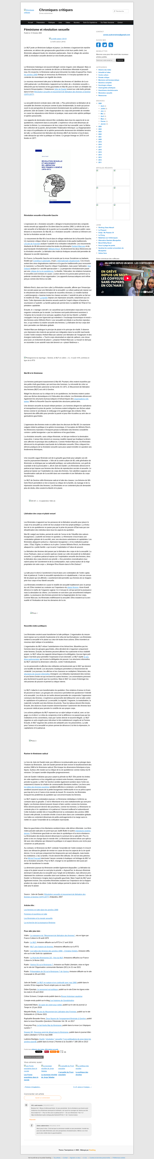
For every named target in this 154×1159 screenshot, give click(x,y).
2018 (100, 144)
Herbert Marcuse (78, 246)
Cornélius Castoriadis (41, 261)
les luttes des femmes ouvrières (36, 787)
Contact (120, 22)
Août (102, 106)
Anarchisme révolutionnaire (108, 90)
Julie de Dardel (60, 89)
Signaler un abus (75, 1158)
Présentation (41, 22)
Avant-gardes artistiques (106, 88)
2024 (100, 129)
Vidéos (68, 22)
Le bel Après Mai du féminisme (49, 1025)
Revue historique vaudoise (71, 996)
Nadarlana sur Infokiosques (108, 238)
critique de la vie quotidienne (42, 271)
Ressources (102, 95)
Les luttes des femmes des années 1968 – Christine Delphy (54, 951)
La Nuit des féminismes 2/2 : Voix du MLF (46, 958)
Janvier (103, 124)
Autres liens (102, 253)
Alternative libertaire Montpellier (109, 240)
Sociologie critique (105, 85)
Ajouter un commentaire (42, 1098)
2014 (100, 155)
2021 (100, 137)
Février (103, 121)
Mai (102, 114)
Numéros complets (105, 82)
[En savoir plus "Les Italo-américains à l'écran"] (104, 185)
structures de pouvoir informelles (37, 674)
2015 (100, 152)
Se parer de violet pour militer (50, 1005)
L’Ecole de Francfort (32, 244)
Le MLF (33, 942)
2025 (100, 126)
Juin (102, 111)
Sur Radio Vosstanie (107, 22)
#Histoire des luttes (38, 1049)
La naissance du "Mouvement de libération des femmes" (52, 935)
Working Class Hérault (106, 227)
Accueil (30, 22)
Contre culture (103, 75)
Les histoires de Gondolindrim (62, 1000)
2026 (100, 103)
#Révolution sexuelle (51, 1049)
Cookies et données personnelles (100, 1158)
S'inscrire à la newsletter (34, 1057)
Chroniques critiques (56, 10)
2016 (100, 150)
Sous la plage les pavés (106, 245)
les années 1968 (30, 75)
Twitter (104, 45)
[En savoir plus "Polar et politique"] (104, 202)
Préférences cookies (119, 1158)
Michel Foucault (34, 858)
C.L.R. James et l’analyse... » (82, 1087)
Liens (60, 22)
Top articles (57, 1158)
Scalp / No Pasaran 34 (106, 232)
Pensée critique (103, 77)
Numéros (77, 22)
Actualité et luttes (104, 72)
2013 (100, 157)
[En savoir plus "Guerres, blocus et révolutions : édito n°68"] (122, 185)
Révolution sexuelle (105, 93)
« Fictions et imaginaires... (32, 1087)
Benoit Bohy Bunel (104, 243)
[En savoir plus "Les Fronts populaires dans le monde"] (104, 219)
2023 (100, 131)
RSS (111, 45)
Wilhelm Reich (54, 249)
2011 (100, 162)
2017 (100, 147)
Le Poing (101, 235)
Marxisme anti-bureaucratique (108, 80)
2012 (100, 160)
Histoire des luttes (104, 70)
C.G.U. (85, 1158)
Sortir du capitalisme (90, 22)
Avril (102, 116)
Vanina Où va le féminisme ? (41, 965)
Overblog (92, 1150)
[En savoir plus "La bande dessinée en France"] (122, 202)
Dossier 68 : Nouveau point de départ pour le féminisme (46, 1032)
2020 (100, 139)
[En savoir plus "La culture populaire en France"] (122, 219)
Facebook (98, 45)
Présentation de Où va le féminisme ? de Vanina (49, 971)
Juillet (103, 108)
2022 (100, 134)
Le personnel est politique (47, 989)
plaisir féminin (73, 587)
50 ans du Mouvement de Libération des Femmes (56, 1012)
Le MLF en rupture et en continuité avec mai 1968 (57, 983)
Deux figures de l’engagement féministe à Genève (66, 1019)
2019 (100, 142)
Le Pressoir (102, 230)
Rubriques (51, 22)
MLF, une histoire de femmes (41, 947)
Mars (102, 119)
